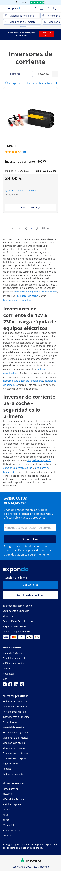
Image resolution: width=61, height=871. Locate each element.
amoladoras (36, 380)
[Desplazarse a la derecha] (58, 34)
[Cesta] (54, 8)
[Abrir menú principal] (4, 8)
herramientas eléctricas (16, 380)
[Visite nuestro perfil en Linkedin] (16, 685)
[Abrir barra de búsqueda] (35, 8)
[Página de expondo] (6, 83)
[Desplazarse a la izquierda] (2, 34)
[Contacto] (41, 8)
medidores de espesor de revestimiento (35, 291)
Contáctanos (30, 584)
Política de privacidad (28, 550)
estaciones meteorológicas (17, 467)
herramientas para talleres (18, 300)
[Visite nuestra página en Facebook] (10, 685)
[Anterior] (26, 228)
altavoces (43, 369)
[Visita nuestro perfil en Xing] (22, 685)
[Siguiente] (37, 228)
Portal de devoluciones (30, 595)
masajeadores (11, 373)
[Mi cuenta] (48, 8)
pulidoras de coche (27, 295)
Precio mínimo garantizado (23, 190)
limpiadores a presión (39, 460)
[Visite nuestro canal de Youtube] (5, 685)
